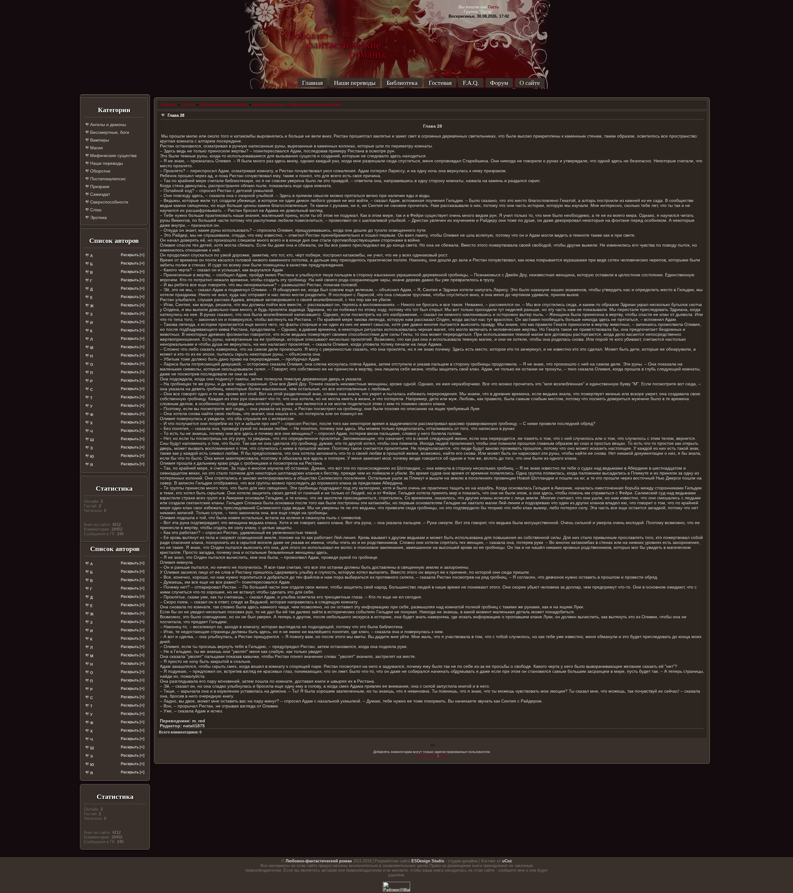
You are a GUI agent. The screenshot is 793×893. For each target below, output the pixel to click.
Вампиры (99, 140)
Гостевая (440, 82)
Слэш (95, 209)
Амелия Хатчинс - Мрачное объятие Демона (296, 104)
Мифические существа (113, 155)
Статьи (188, 104)
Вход (443, 755)
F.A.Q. (471, 82)
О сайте (529, 82)
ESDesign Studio (427, 861)
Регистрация (427, 755)
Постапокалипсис (107, 178)
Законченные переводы (223, 104)
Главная (312, 82)
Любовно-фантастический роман (319, 861)
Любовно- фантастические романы (334, 35)
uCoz (507, 861)
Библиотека (402, 82)
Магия (96, 147)
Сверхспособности (108, 201)
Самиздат (99, 194)
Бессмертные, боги (109, 132)
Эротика (98, 217)
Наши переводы (354, 82)
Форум (499, 82)
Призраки (99, 186)
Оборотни (99, 171)
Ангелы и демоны (107, 124)
